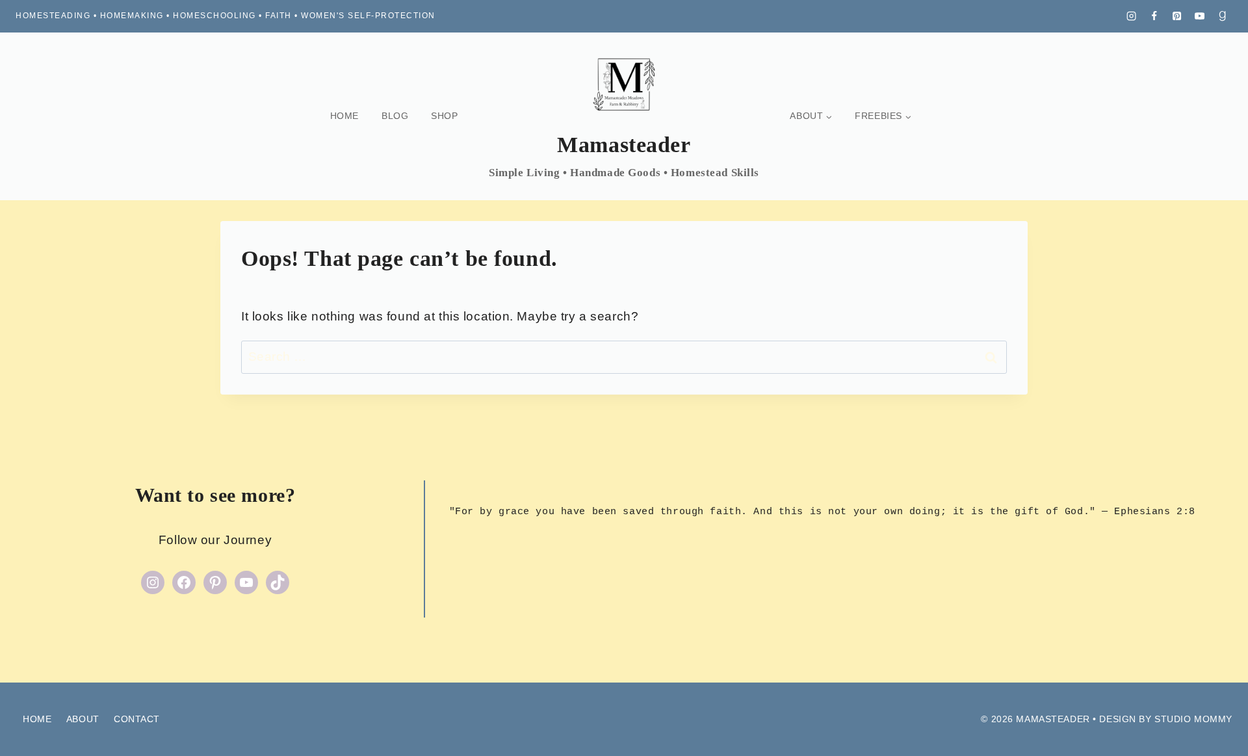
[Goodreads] (1222, 16)
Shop (444, 116)
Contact (137, 719)
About (82, 719)
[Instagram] (1131, 16)
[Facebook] (1154, 16)
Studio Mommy (1193, 719)
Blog (395, 116)
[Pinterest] (1177, 16)
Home (344, 116)
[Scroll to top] (1215, 723)
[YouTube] (1200, 16)
